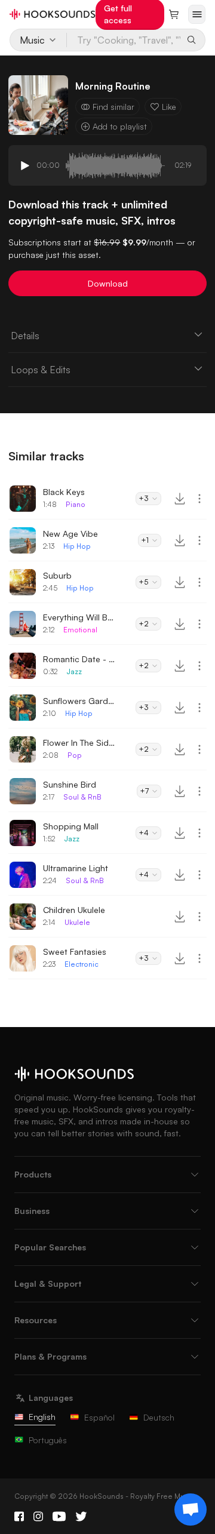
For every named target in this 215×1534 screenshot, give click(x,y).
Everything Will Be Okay (79, 617)
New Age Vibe (70, 533)
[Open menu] (196, 14)
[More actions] (199, 498)
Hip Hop (77, 546)
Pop (74, 755)
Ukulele (77, 922)
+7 (144, 790)
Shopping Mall (71, 826)
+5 (144, 581)
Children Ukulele (74, 910)
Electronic (81, 964)
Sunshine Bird (69, 784)
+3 (144, 498)
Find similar (113, 107)
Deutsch (158, 1417)
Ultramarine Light (75, 868)
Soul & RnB (82, 796)
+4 (144, 832)
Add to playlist (120, 126)
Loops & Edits (40, 370)
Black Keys (64, 492)
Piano (75, 504)
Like (169, 107)
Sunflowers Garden (79, 701)
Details (25, 336)
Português (48, 1440)
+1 (145, 540)
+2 (144, 623)
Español (99, 1417)
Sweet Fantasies (74, 951)
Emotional (80, 629)
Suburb (57, 575)
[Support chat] (190, 1509)
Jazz (74, 671)
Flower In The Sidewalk (79, 742)
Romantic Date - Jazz (79, 659)
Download (108, 283)
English (42, 1417)
